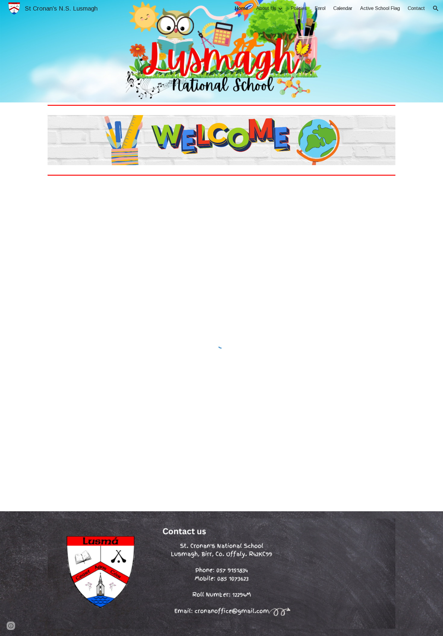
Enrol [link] (320, 8)
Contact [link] (416, 8)
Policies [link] (299, 8)
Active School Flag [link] (380, 8)
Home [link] (241, 8)
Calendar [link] (342, 8)
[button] (436, 8)
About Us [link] (266, 8)
